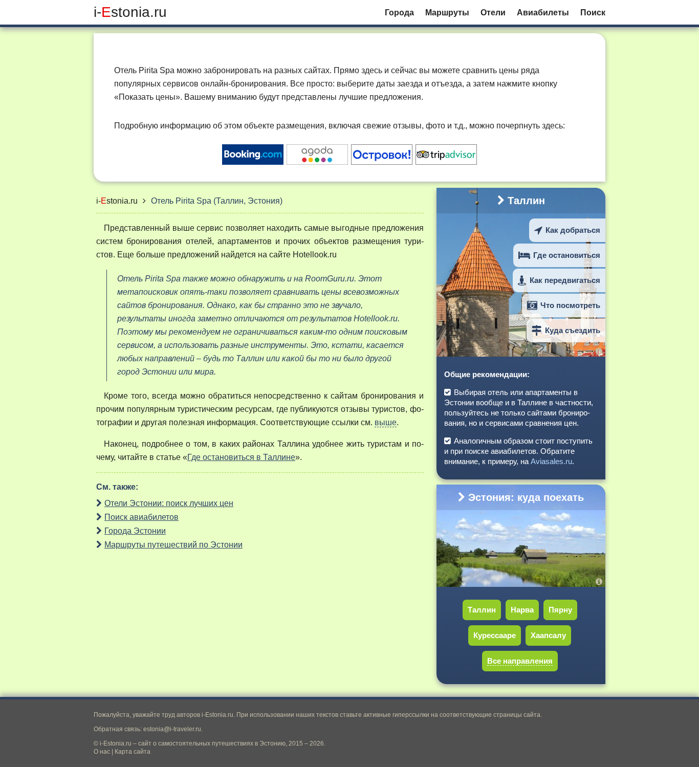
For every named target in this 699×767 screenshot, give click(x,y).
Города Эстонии (135, 531)
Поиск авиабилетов (141, 517)
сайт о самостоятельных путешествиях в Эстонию (212, 743)
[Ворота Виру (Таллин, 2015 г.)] (600, 351)
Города (399, 12)
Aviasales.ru (551, 461)
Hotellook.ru (315, 254)
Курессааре (494, 635)
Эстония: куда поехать (526, 497)
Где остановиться (566, 255)
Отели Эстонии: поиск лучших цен (168, 503)
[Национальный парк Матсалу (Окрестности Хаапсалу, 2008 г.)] (600, 581)
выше (386, 422)
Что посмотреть (570, 305)
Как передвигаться (565, 280)
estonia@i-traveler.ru (172, 729)
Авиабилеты (543, 12)
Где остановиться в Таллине (241, 457)
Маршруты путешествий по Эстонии (173, 544)
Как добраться (572, 230)
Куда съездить (572, 330)
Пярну (560, 609)
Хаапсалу (548, 635)
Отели (493, 12)
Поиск (592, 12)
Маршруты (447, 12)
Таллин (526, 200)
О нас (102, 751)
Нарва (522, 609)
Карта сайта (132, 751)
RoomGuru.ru (329, 278)
